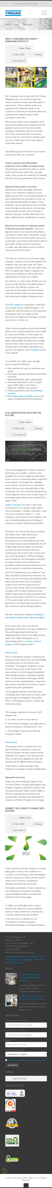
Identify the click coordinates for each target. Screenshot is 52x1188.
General (38, 54)
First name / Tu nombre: (16, 1020)
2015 (16, 24)
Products (35, 350)
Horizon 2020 (11, 652)
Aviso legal (10, 956)
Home (8, 24)
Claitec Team (25, 48)
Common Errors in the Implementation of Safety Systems (30, 977)
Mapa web (18, 962)
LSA (17, 287)
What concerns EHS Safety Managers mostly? (21, 40)
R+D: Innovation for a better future (23, 414)
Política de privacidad (26, 956)
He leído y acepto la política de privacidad (26, 1060)
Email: (8, 1040)
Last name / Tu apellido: (16, 1030)
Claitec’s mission (13, 505)
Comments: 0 (19, 61)
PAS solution (15, 305)
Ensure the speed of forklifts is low (22, 396)
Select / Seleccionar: (15, 1050)
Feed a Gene (11, 742)
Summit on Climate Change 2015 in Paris (24, 809)
